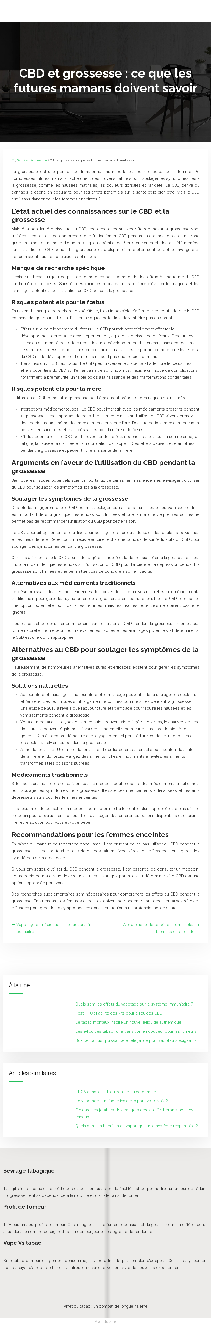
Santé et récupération (32, 160)
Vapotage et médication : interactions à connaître (53, 928)
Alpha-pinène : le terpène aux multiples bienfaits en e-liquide (159, 928)
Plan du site (105, 1321)
